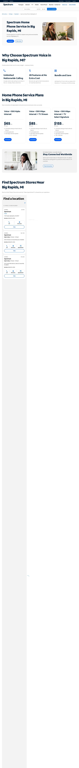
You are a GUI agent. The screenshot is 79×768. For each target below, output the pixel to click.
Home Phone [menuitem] (44, 4)
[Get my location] (25, 203)
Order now (64, 4)
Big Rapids (16, 14)
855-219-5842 (72, 4)
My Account (68, 1)
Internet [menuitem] (27, 4)
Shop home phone (48, 166)
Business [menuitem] (51, 4)
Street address (26, 7)
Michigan (11, 14)
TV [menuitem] (32, 4)
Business (11, 1)
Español (74, 1)
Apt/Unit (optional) (39, 8)
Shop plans (10, 41)
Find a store (18, 41)
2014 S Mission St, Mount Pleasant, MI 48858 (14, 239)
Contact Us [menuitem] (57, 4)
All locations (4, 14)
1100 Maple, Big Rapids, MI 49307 (11, 215)
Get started (7, 139)
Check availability (52, 9)
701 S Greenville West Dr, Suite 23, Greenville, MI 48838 (14, 264)
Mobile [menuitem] (37, 4)
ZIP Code (44, 7)
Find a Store (61, 1)
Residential (5, 1)
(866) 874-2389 (9, 218)
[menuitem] (5, 1)
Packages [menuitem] (21, 4)
